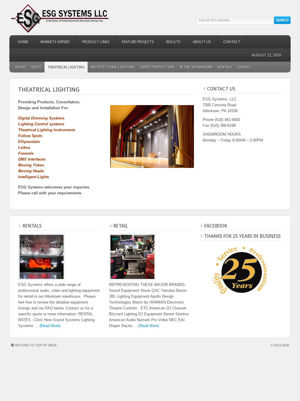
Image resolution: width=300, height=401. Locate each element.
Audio (20, 67)
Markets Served (52, 42)
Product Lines (93, 42)
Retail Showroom (196, 67)
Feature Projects (135, 42)
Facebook (215, 226)
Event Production (157, 67)
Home (23, 42)
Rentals (225, 67)
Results (170, 42)
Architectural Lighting (113, 67)
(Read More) (50, 326)
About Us (202, 42)
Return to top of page (36, 345)
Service (244, 67)
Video (37, 67)
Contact (231, 42)
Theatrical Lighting (66, 67)
